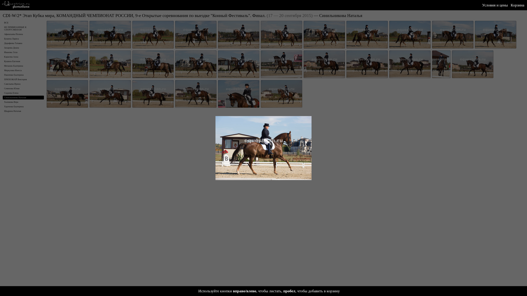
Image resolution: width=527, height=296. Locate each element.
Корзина (517, 5)
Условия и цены (495, 5)
